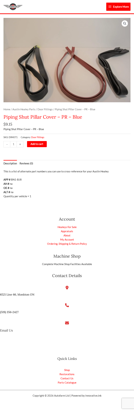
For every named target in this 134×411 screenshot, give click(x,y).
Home (6, 109)
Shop (67, 370)
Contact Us (67, 378)
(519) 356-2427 (9, 312)
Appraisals (67, 231)
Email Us (6, 330)
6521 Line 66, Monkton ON (17, 294)
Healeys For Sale (67, 227)
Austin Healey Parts (23, 109)
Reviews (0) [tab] (26, 163)
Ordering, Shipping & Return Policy (67, 243)
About (67, 235)
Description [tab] (10, 163)
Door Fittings (45, 109)
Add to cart (37, 143)
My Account (67, 239)
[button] (125, 23)
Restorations (67, 374)
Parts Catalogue (67, 382)
